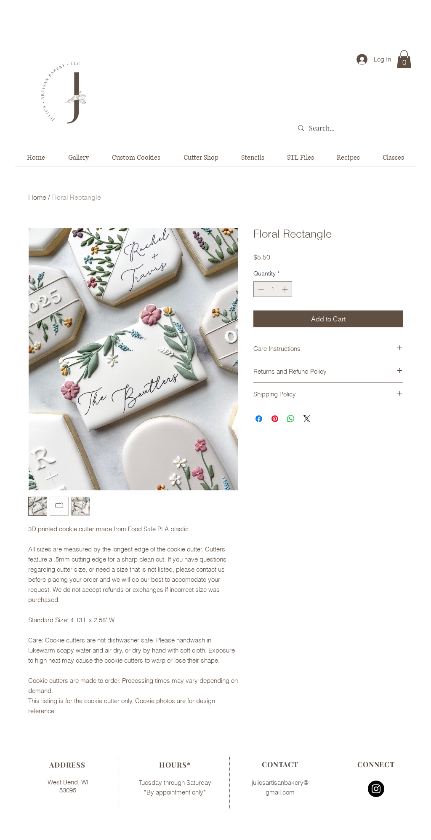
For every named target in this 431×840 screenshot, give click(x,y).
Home (37, 197)
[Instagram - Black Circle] (376, 789)
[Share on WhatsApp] (291, 419)
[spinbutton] (272, 289)
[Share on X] (307, 419)
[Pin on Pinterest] (275, 419)
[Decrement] (260, 289)
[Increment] (285, 289)
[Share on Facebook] (259, 419)
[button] (404, 59)
